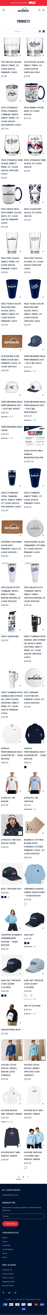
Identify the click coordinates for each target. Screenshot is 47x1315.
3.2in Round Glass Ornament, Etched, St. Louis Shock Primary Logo (35, 547)
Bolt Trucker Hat (11, 888)
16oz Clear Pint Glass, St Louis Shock (33, 212)
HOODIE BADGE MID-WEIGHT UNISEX (11, 1112)
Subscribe (10, 1224)
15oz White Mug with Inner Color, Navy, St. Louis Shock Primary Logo (11, 216)
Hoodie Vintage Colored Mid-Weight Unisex (33, 1156)
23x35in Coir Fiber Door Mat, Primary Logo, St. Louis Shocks (11, 547)
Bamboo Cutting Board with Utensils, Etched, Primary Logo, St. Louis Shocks (34, 846)
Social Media (7, 1249)
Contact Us (7, 1270)
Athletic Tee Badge (8, 799)
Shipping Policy (8, 1281)
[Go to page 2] (28, 1176)
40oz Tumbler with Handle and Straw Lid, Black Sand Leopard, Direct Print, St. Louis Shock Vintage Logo (35, 647)
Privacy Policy (7, 1274)
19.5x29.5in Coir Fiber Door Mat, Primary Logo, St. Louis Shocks (11, 361)
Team (4, 1241)
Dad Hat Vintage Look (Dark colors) (10, 984)
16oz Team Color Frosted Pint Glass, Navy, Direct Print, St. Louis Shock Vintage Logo (34, 312)
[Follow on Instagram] (15, 1293)
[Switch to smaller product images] (44, 31)
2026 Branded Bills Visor (12, 428)
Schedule (6, 1245)
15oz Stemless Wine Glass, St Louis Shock (35, 163)
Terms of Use (8, 1277)
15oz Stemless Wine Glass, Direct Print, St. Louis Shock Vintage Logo (12, 167)
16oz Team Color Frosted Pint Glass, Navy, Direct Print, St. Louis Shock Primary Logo (11, 312)
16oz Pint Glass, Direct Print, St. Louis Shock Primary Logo (10, 263)
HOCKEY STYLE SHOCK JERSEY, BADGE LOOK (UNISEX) (9, 1070)
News (4, 1257)
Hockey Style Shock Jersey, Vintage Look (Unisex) (32, 1070)
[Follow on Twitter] (9, 1293)
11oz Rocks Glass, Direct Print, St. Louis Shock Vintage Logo (34, 67)
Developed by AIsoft (33, 1299)
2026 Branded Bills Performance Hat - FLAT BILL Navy (35, 359)
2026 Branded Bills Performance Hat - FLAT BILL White (12, 405)
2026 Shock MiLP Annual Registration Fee (33, 454)
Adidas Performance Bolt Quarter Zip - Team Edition (12, 753)
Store (4, 1253)
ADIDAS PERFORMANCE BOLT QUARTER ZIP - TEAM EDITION (35, 753)
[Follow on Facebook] (3, 1293)
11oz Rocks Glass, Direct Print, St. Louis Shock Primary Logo (11, 67)
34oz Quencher (10, 636)
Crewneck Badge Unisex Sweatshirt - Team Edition (34, 892)
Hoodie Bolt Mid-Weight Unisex (34, 1112)
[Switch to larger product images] (40, 31)
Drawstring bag (11, 1029)
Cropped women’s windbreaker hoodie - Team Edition (11, 940)
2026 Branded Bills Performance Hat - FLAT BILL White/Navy (35, 407)
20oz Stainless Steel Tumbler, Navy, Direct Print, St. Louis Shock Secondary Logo (11, 499)
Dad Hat (29, 934)
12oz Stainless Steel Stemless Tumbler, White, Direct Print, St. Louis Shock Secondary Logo (11, 116)
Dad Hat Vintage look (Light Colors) (33, 984)
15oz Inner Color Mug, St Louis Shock (34, 111)
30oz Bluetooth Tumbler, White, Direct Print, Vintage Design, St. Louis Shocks (35, 594)
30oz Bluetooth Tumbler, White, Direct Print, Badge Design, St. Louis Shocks (11, 594)
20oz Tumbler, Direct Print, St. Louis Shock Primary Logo (33, 498)
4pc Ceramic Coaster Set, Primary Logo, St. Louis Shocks (34, 697)
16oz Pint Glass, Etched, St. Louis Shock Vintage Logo (33, 263)
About (5, 1237)
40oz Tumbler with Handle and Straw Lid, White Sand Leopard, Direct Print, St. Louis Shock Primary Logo (12, 703)
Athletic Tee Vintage (31, 799)
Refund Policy (8, 1285)
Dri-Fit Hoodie (32, 1005)
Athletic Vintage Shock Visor (11, 841)
